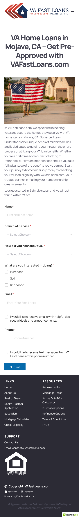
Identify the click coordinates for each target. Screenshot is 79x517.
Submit (15, 367)
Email (9, 294)
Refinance (17, 285)
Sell (12, 278)
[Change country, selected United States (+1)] (9, 338)
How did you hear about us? (25, 246)
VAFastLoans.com (37, 486)
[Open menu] (72, 11)
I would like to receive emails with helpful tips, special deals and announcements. (40, 319)
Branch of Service (18, 226)
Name (10, 206)
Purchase (16, 272)
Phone (10, 330)
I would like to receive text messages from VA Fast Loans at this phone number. (39, 354)
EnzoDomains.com (25, 496)
